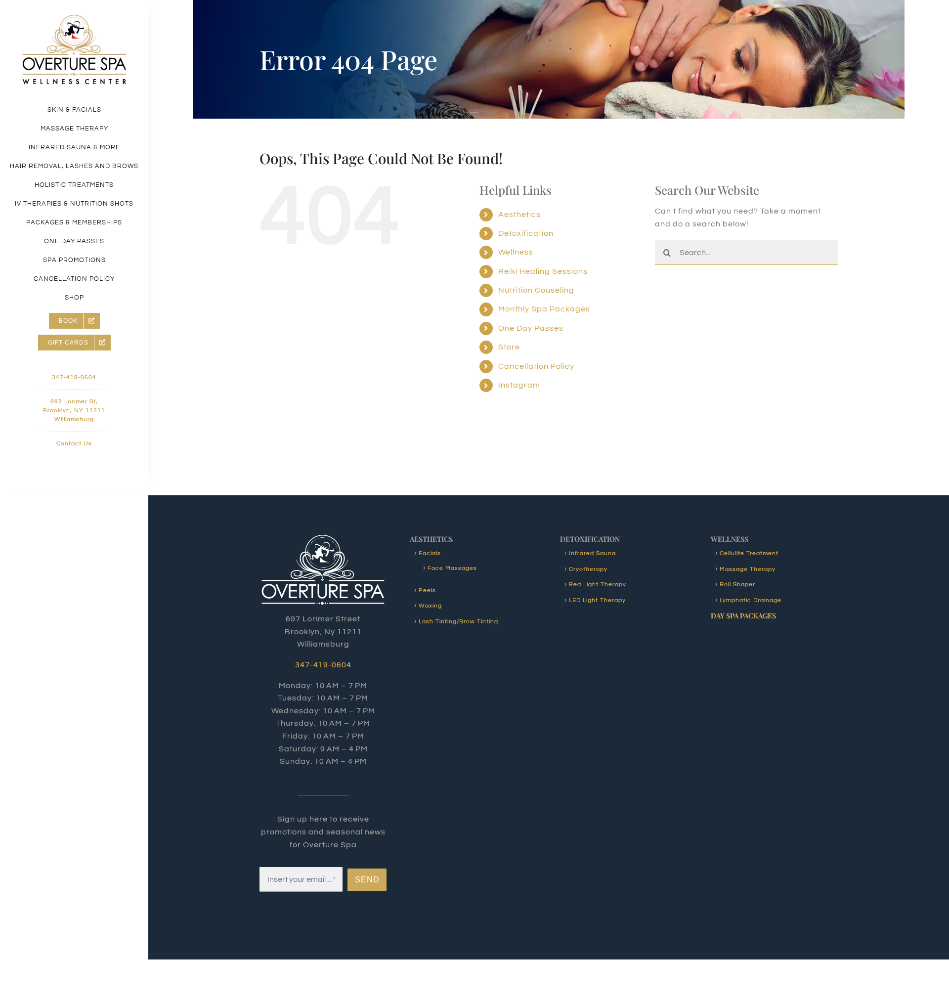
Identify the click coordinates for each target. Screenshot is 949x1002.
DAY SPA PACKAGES (743, 615)
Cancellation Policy (536, 366)
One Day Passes (530, 328)
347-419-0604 (74, 377)
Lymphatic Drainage (750, 600)
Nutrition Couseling (536, 290)
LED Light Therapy (597, 600)
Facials (430, 553)
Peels (427, 590)
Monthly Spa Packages (544, 309)
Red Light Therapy (597, 584)
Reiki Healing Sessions (543, 271)
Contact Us (74, 443)
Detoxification (526, 233)
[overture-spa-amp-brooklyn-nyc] (74, 19)
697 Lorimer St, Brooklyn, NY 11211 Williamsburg (74, 410)
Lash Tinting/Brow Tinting (458, 621)
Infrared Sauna (592, 553)
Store (509, 347)
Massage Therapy (748, 569)
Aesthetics (519, 214)
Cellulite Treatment (749, 553)
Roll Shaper (737, 584)
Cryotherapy (588, 569)
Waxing (430, 606)
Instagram (519, 385)
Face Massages (452, 568)
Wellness (515, 252)
